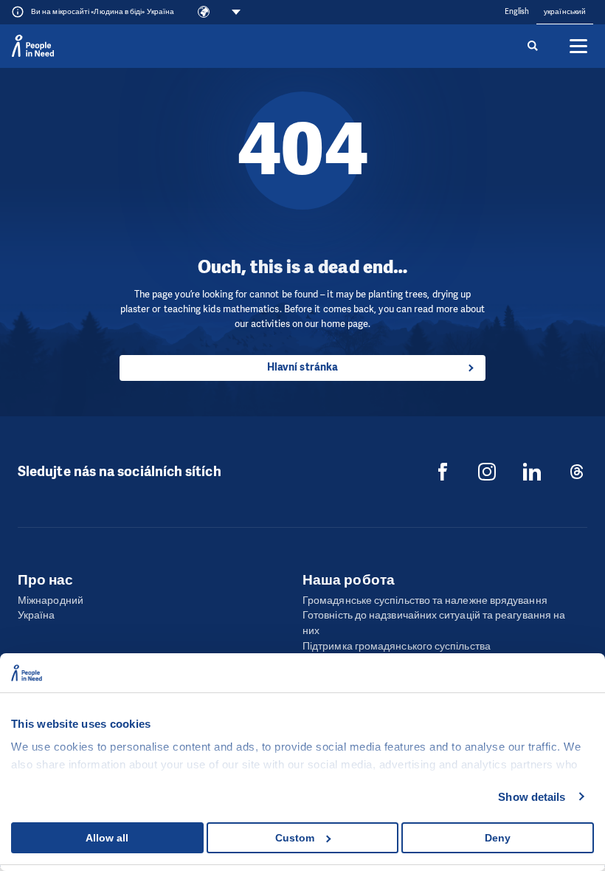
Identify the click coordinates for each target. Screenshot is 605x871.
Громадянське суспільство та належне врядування (424, 600)
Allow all (107, 838)
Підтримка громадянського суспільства (396, 646)
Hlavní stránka (302, 367)
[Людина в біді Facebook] (443, 472)
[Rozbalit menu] (578, 46)
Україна (36, 615)
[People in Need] (33, 46)
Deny (498, 838)
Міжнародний (50, 600)
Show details (531, 797)
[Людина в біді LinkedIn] (532, 472)
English (517, 11)
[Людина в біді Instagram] (487, 472)
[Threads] (577, 472)
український (565, 11)
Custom (294, 838)
